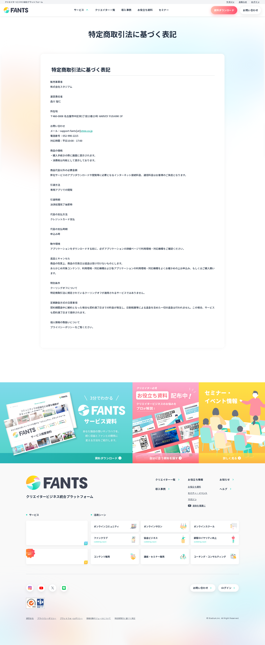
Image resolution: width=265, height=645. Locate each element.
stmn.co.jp (87, 131)
